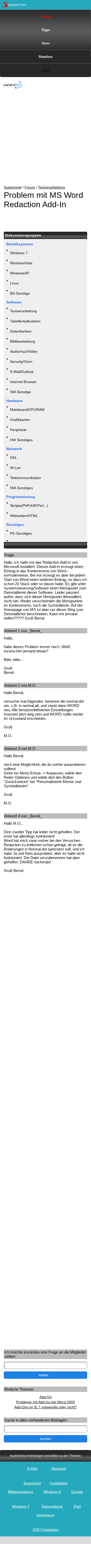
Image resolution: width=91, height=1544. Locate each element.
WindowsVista (21, 263)
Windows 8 (52, 1492)
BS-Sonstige (20, 293)
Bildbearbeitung (22, 341)
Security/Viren (21, 362)
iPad (77, 1506)
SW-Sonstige (20, 392)
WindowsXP (19, 273)
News (46, 43)
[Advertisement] (41, 137)
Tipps (45, 29)
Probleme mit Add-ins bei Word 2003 (45, 1402)
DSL (13, 458)
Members (45, 56)
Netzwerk (58, 1468)
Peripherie (18, 430)
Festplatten (59, 1483)
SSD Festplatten (46, 1530)
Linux (14, 283)
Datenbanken (21, 331)
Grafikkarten (20, 420)
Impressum (46, 1515)
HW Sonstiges (21, 440)
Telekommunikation (25, 478)
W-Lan (15, 468)
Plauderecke (20, 543)
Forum (45, 16)
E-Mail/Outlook (22, 372)
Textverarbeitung (51, 187)
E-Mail (32, 1468)
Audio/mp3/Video (23, 351)
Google (77, 1492)
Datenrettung (52, 1506)
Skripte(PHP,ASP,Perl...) (29, 506)
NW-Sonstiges (21, 488)
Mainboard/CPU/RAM (27, 410)
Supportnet (12, 187)
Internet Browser (23, 382)
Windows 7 (19, 253)
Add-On (45, 1397)
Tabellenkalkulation (25, 321)
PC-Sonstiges (21, 533)
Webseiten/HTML (24, 516)
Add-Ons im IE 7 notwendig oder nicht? (45, 1407)
